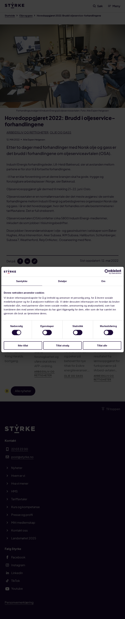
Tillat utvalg (62, 345)
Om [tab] (103, 281)
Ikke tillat (23, 345)
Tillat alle (102, 345)
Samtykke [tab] (21, 281)
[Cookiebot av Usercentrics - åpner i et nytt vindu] (107, 271)
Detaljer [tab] (62, 281)
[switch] (47, 332)
